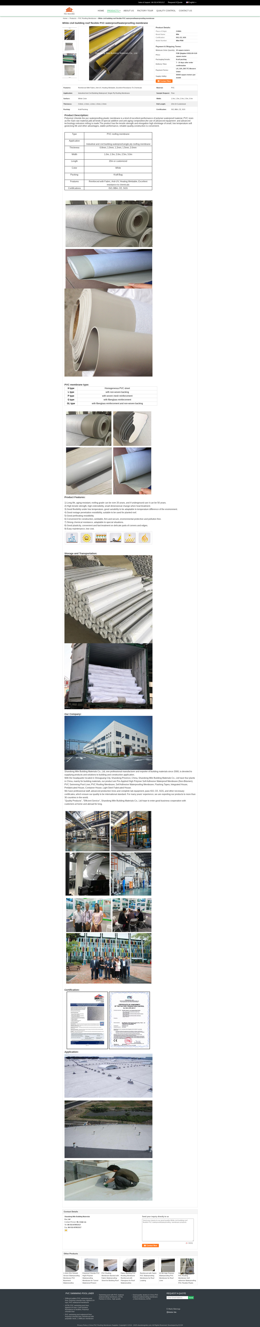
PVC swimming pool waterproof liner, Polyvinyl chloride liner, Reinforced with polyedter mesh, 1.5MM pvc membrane (79, 1317)
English (191, 2)
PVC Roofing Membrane (87, 18)
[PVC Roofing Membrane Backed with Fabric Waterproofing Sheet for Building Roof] (110, 1265)
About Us (128, 11)
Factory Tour (145, 11)
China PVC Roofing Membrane (100, 1325)
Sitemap (176, 1309)
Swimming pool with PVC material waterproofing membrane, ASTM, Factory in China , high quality (111, 1297)
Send (191, 1298)
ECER (180, 1325)
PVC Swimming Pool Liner (80, 1293)
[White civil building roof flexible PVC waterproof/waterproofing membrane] (116, 53)
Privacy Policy (82, 1325)
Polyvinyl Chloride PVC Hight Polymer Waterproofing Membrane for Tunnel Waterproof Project (91, 1278)
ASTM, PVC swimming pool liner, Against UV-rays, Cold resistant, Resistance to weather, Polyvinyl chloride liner (77, 1309)
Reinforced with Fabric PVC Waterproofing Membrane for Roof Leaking (148, 1276)
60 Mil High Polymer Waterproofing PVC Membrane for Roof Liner (166, 1276)
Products (113, 11)
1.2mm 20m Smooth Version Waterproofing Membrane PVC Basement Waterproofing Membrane (71, 1279)
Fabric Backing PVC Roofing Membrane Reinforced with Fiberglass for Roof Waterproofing (128, 1278)
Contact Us (185, 11)
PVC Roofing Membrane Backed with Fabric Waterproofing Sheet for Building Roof (110, 1276)
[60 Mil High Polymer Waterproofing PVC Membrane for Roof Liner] (168, 1265)
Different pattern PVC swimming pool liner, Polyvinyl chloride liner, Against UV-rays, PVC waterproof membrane (80, 1300)
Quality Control (166, 11)
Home (101, 11)
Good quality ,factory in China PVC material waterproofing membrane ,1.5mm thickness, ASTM (145, 1297)
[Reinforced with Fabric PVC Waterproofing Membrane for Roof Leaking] (148, 1265)
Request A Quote (175, 2)
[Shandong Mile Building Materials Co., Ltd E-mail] (65, 1230)
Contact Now (165, 81)
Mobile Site (172, 1312)
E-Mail (169, 1309)
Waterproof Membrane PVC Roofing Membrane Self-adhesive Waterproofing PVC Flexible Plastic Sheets (187, 1279)
